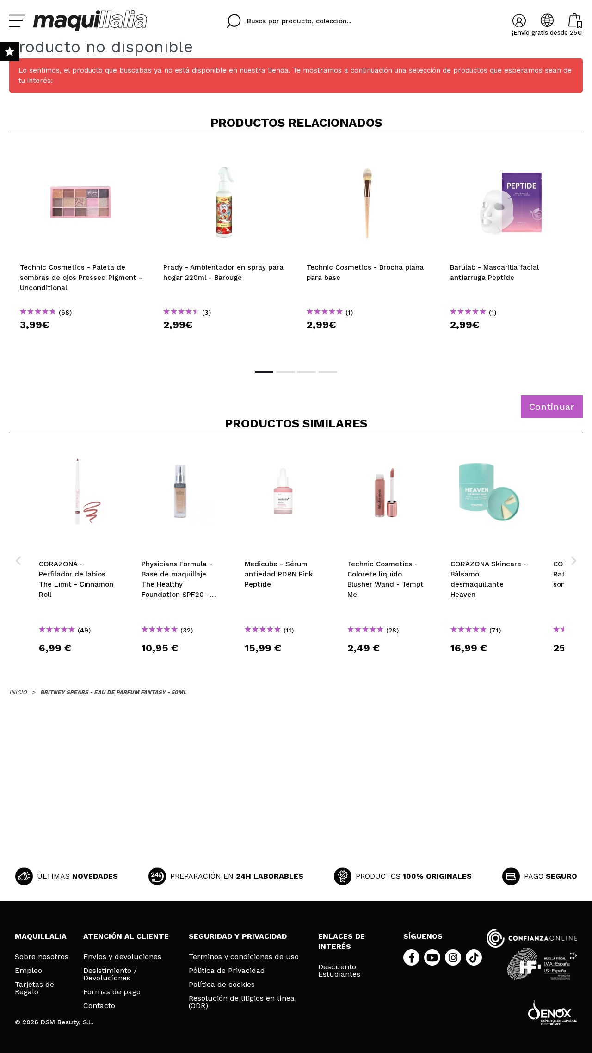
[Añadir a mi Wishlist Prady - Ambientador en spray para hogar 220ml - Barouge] (224, 154)
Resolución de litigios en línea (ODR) (242, 1002)
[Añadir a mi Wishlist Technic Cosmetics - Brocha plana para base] (368, 154)
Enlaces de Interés (341, 941)
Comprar (81, 341)
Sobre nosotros (41, 956)
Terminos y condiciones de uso (244, 956)
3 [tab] (306, 372)
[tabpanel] (81, 249)
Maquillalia (41, 936)
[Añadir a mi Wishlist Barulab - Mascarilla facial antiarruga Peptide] (511, 154)
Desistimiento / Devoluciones (110, 974)
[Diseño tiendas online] (552, 1012)
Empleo (28, 970)
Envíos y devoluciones (122, 956)
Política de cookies (222, 984)
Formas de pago (112, 992)
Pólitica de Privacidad (227, 970)
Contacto (99, 1006)
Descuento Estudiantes (339, 970)
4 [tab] (328, 372)
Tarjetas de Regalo (34, 988)
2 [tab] (285, 372)
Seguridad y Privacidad (238, 936)
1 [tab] (264, 372)
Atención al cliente (126, 936)
